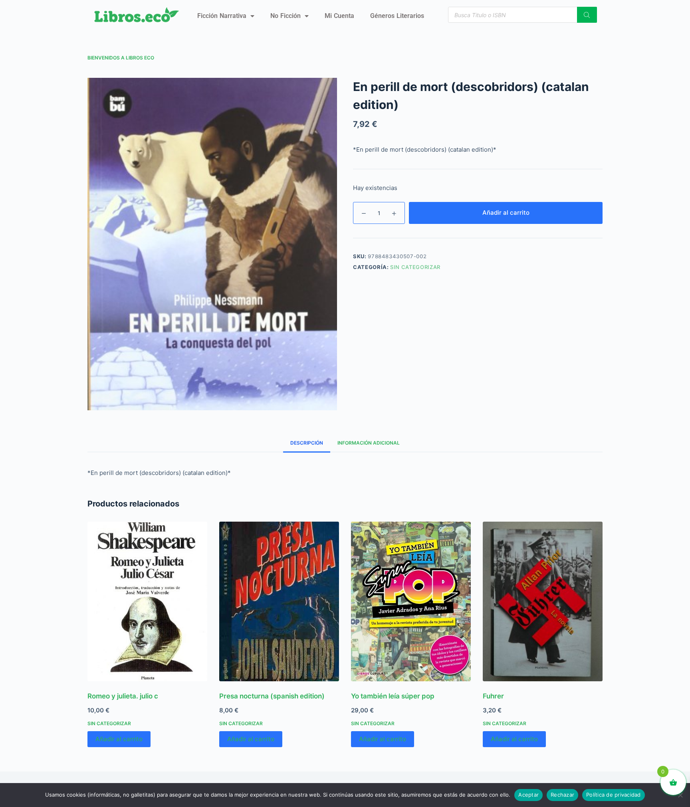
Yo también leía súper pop (392, 696)
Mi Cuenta (339, 16)
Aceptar (528, 794)
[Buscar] (587, 15)
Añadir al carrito (505, 212)
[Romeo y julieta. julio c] (147, 601)
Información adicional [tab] (368, 443)
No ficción (285, 16)
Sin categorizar (415, 267)
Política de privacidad (613, 794)
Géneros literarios (397, 16)
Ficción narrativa (221, 16)
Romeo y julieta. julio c (122, 696)
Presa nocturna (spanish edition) (272, 696)
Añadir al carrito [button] (119, 739)
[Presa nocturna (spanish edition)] (279, 601)
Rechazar (562, 794)
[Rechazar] (680, 795)
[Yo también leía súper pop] (411, 601)
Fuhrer (493, 696)
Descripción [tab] (306, 443)
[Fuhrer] (543, 601)
